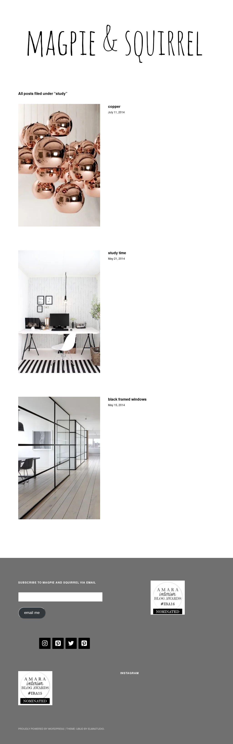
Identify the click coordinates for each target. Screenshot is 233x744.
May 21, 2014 (116, 258)
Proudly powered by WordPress (41, 728)
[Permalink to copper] (59, 165)
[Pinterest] (58, 643)
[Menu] (24, 6)
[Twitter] (71, 643)
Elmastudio (96, 728)
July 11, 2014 (116, 112)
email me (32, 613)
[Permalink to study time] (59, 311)
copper (114, 106)
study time (117, 252)
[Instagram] (45, 643)
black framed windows (127, 399)
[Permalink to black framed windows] (59, 458)
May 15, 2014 (116, 405)
